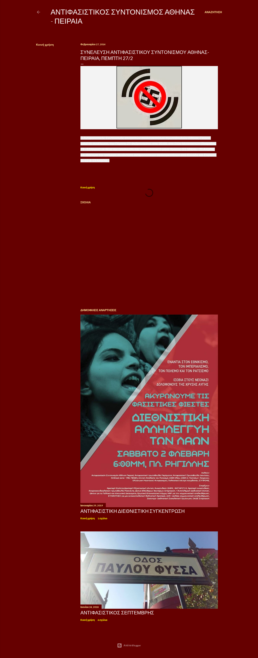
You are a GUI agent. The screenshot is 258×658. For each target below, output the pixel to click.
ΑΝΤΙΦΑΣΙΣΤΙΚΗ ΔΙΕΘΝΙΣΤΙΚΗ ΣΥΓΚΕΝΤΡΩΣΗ (132, 511)
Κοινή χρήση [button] (45, 44)
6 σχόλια (102, 619)
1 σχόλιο (102, 518)
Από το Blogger (132, 645)
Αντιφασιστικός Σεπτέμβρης (117, 612)
